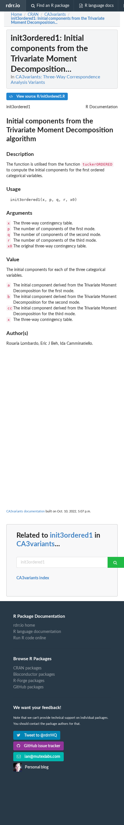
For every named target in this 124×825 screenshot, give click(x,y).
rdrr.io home (24, 625)
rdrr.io (13, 5)
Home (16, 15)
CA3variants (35, 544)
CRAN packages (27, 668)
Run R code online (29, 638)
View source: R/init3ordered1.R (40, 96)
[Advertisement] (62, 410)
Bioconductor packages (34, 675)
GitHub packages (28, 687)
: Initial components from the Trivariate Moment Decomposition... (57, 21)
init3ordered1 (71, 535)
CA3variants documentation (25, 511)
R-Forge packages (28, 681)
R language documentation (37, 632)
